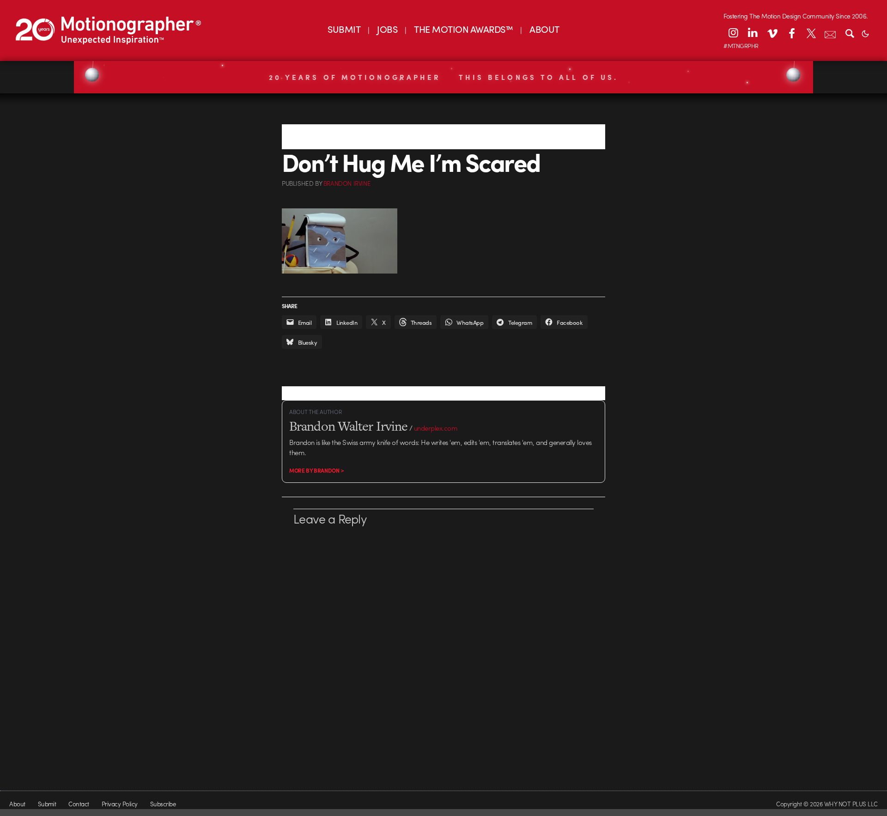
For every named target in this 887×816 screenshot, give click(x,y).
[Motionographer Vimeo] (772, 32)
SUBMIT (344, 29)
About (17, 804)
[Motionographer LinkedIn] (752, 32)
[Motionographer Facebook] (791, 32)
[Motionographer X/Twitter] (810, 32)
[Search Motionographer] (849, 32)
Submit (47, 804)
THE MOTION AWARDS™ (463, 29)
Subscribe (163, 804)
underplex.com (435, 428)
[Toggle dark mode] (865, 32)
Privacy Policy (120, 804)
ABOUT (544, 29)
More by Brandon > (316, 470)
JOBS (387, 29)
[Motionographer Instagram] (733, 32)
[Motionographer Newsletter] (830, 32)
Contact (78, 804)
